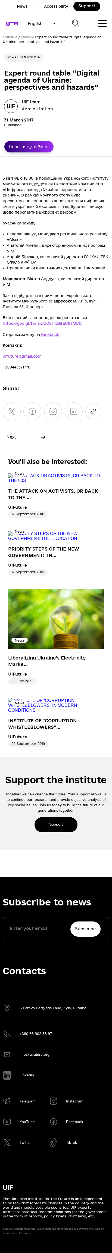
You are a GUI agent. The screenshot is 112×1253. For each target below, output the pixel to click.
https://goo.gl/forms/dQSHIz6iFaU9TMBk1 (43, 323)
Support (86, 6)
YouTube (27, 1122)
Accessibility (56, 6)
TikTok (71, 1142)
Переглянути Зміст (29, 146)
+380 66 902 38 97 (36, 1034)
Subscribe (85, 928)
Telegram (28, 1101)
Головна (10, 37)
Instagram (74, 1101)
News (22, 6)
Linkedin (27, 1075)
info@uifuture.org (34, 1054)
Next (11, 437)
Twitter (25, 1142)
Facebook (50, 334)
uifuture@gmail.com (22, 356)
